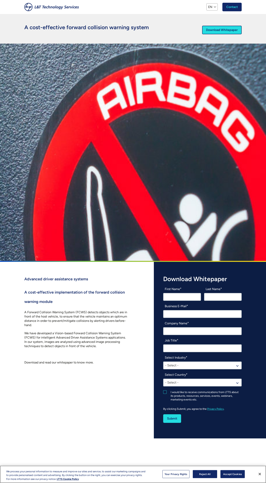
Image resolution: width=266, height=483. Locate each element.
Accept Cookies (232, 473)
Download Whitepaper (222, 30)
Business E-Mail (176, 306)
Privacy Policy (215, 409)
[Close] (259, 474)
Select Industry (175, 357)
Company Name (176, 323)
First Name (172, 289)
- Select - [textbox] (172, 365)
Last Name (213, 289)
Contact (232, 7)
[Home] (51, 7)
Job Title (171, 340)
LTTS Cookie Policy (68, 479)
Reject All (204, 473)
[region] (133, 474)
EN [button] (210, 7)
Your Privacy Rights (176, 473)
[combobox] (202, 365)
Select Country (175, 375)
